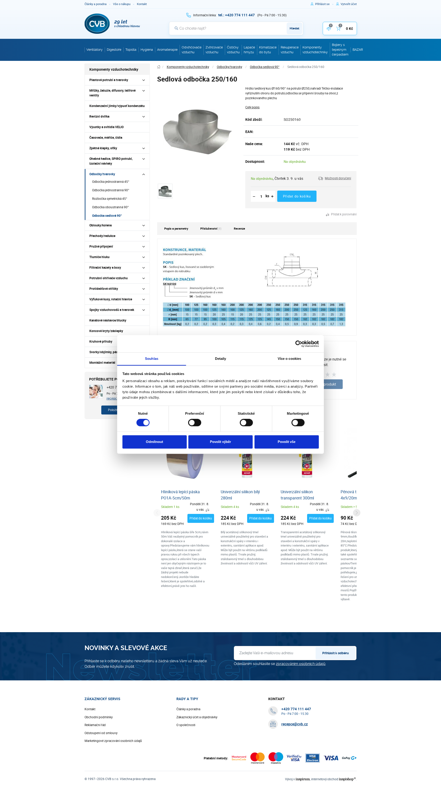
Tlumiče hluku (99, 257)
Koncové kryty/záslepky (106, 331)
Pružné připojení (101, 246)
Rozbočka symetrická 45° (109, 199)
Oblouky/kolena (100, 225)
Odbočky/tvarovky (102, 174)
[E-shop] (158, 67)
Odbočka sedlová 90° (107, 216)
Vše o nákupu (121, 4)
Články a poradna (96, 4)
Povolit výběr (220, 442)
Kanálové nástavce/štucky (107, 320)
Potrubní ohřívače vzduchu (108, 278)
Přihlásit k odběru (335, 653)
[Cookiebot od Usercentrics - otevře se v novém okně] (299, 343)
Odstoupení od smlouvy (101, 733)
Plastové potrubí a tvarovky (108, 80)
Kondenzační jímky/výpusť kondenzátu (117, 106)
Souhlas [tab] (151, 359)
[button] (334, 178)
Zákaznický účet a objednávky (196, 717)
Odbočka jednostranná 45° (110, 182)
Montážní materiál (102, 363)
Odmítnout (154, 442)
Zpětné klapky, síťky (103, 148)
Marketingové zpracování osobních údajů (113, 741)
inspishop (347, 779)
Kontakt (142, 4)
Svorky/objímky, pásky (105, 352)
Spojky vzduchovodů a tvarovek (111, 310)
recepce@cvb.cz (294, 724)
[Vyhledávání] (176, 28)
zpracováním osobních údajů (300, 664)
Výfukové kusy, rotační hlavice (110, 299)
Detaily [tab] (220, 359)
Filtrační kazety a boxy (105, 267)
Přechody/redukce (102, 236)
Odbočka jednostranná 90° (110, 190)
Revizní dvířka (99, 116)
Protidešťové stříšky (103, 289)
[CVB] (112, 24)
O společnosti (185, 725)
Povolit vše (286, 442)
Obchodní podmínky (99, 717)
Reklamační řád (95, 725)
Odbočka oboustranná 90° (110, 207)
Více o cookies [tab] (289, 359)
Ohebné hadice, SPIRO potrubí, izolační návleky (111, 161)
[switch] (194, 422)
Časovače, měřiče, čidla (105, 137)
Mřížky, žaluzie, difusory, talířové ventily (112, 92)
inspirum (303, 779)
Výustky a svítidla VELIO (106, 127)
